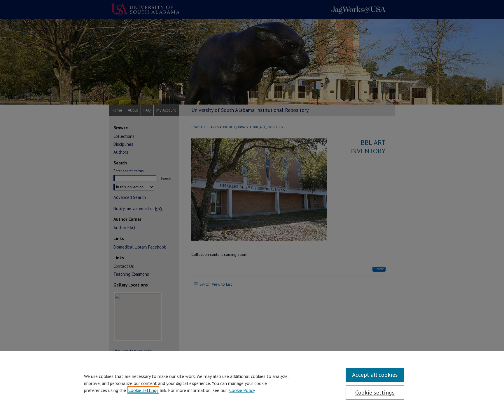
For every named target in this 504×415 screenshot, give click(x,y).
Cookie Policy (242, 390)
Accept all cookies (375, 374)
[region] (252, 383)
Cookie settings (143, 390)
